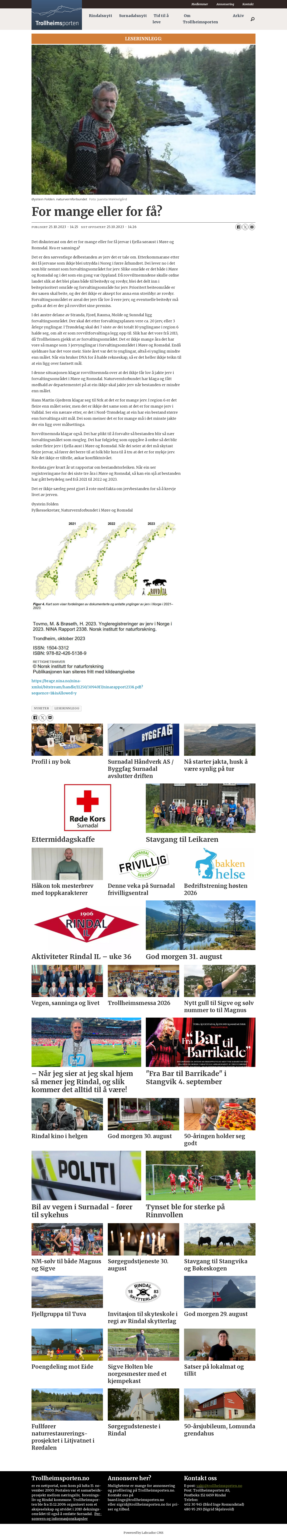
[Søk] (252, 19)
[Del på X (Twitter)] (245, 227)
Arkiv (238, 15)
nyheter (41, 708)
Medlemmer (199, 4)
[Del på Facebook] (238, 227)
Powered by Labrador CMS (143, 1533)
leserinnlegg (66, 708)
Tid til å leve (161, 18)
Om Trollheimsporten (200, 18)
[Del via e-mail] (252, 227)
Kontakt (248, 4)
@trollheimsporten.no (223, 1486)
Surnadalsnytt (133, 15)
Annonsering (225, 4)
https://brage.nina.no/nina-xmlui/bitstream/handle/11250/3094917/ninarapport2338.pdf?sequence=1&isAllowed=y (87, 687)
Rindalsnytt (100, 15)
